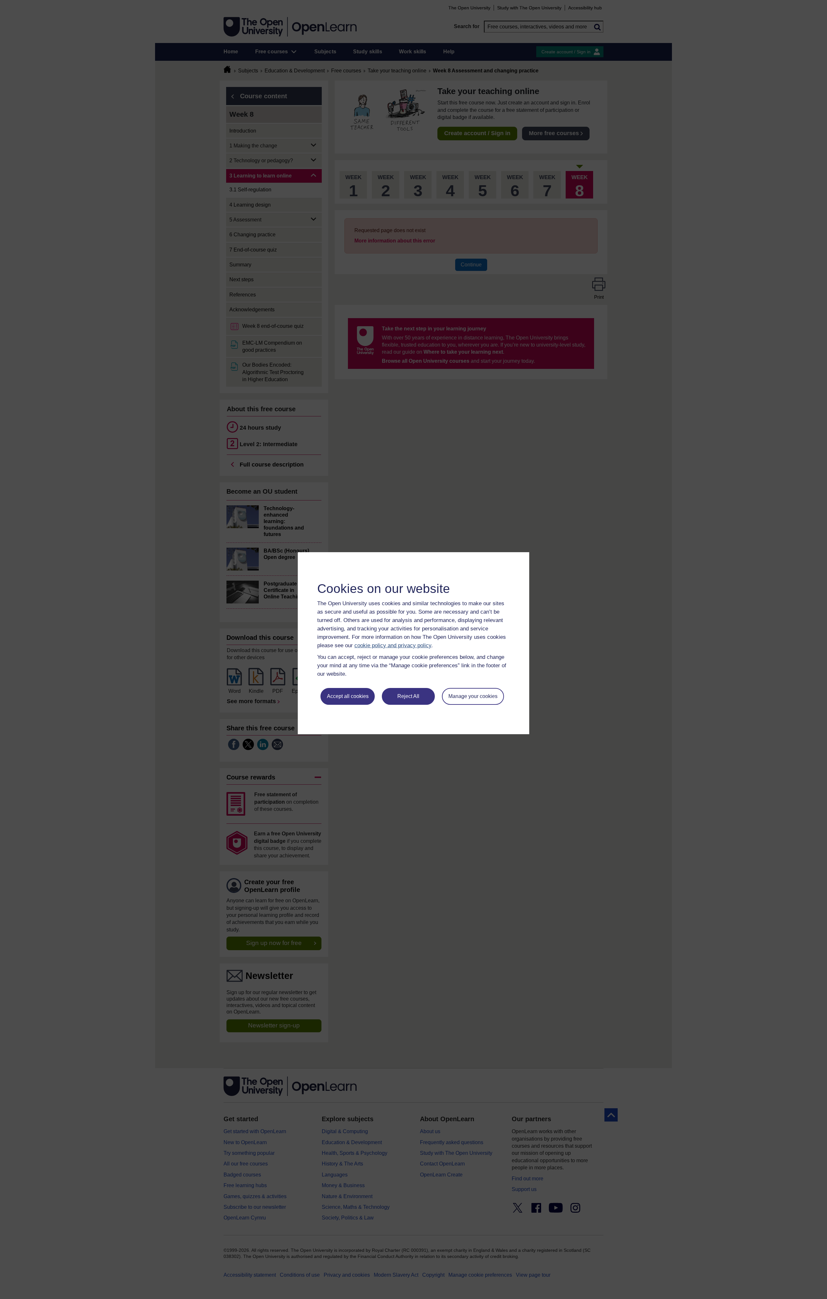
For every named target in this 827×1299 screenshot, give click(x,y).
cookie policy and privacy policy (392, 645)
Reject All (408, 696)
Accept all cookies (348, 696)
